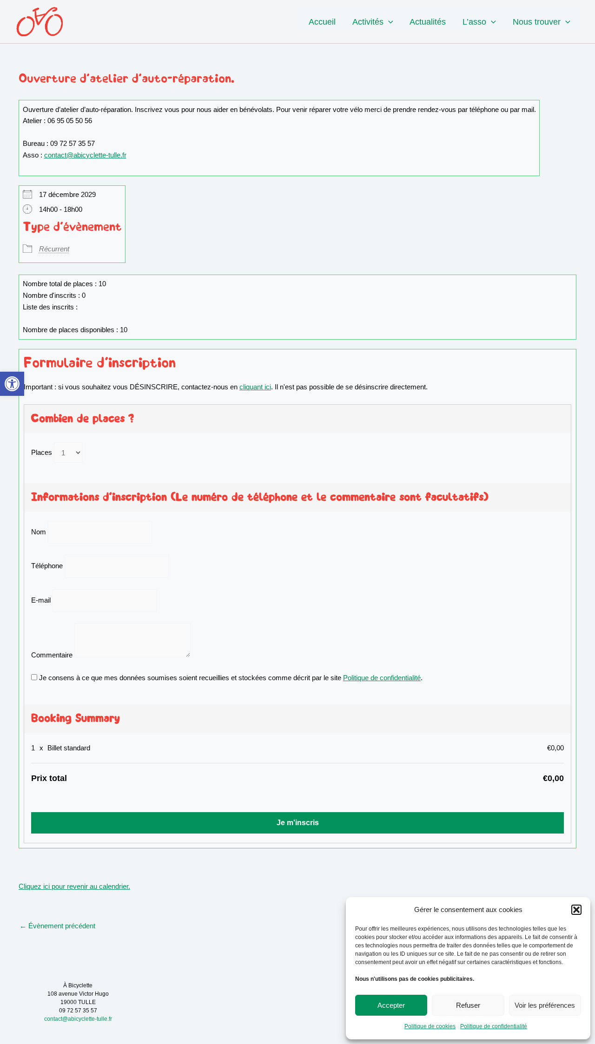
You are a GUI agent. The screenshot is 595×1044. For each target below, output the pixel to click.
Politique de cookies (430, 1026)
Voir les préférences (545, 1005)
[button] (12, 384)
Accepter (391, 1005)
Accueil (322, 21)
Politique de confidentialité (493, 1026)
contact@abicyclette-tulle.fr (85, 155)
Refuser (468, 1005)
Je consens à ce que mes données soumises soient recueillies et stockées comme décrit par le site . (230, 678)
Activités (367, 21)
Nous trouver (537, 21)
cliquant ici (255, 387)
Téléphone (47, 566)
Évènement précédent (57, 925)
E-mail (41, 600)
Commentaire (52, 655)
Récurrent (54, 249)
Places (41, 453)
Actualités (428, 21)
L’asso (474, 21)
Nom (38, 532)
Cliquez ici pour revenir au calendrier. (74, 886)
